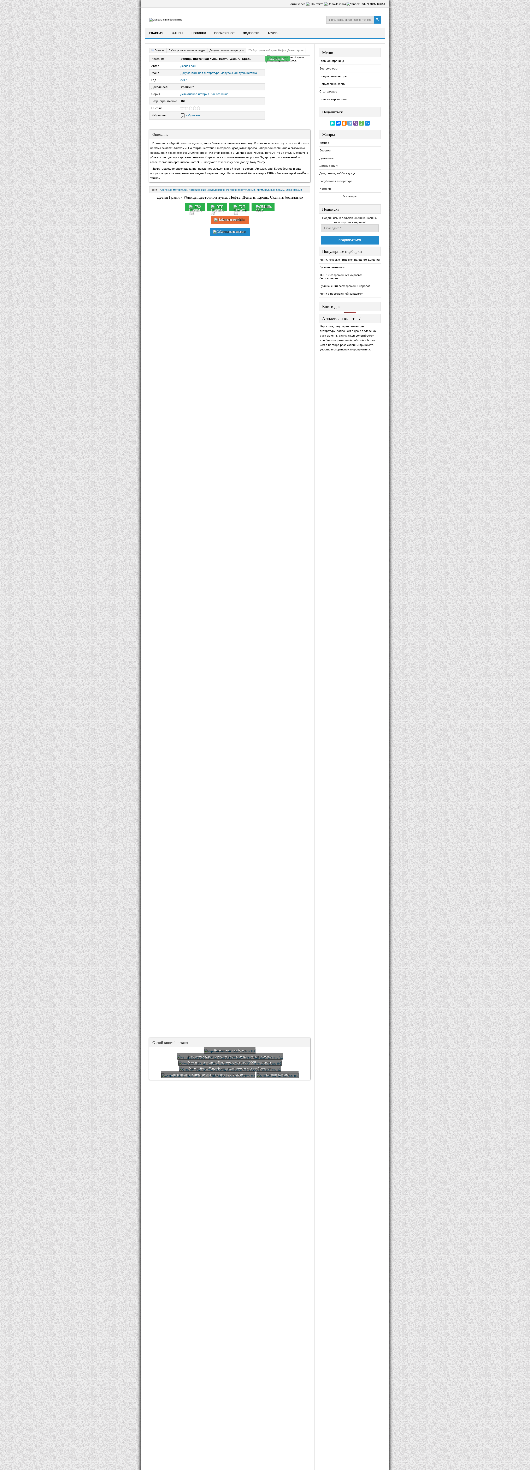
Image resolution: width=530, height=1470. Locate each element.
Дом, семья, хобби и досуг (337, 173)
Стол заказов (328, 91)
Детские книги (328, 165)
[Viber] (355, 123)
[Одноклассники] (344, 123)
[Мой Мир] (367, 123)
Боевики (325, 150)
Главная (156, 33)
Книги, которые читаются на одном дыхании (349, 259)
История (325, 188)
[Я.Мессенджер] (332, 123)
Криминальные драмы (270, 189)
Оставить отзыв (232, 232)
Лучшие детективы (331, 267)
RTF (220, 207)
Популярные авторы (333, 76)
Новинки (199, 33)
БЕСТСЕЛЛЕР (277, 58)
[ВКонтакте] (338, 123)
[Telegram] (349, 123)
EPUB (265, 207)
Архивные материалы (173, 189)
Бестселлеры (328, 68)
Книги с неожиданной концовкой (341, 293)
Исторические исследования (207, 189)
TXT (242, 207)
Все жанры (349, 196)
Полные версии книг (333, 99)
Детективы (326, 158)
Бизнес (324, 142)
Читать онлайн (232, 220)
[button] (315, 4)
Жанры (177, 33)
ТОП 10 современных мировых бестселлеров (340, 276)
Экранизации (294, 189)
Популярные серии (332, 83)
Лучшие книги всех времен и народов (344, 286)
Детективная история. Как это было (204, 94)
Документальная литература (200, 72)
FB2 (198, 207)
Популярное (224, 33)
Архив (272, 33)
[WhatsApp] (361, 123)
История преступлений (240, 189)
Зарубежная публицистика (239, 72)
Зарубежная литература (335, 181)
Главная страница (331, 60)
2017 (183, 80)
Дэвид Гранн (188, 65)
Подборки (251, 33)
